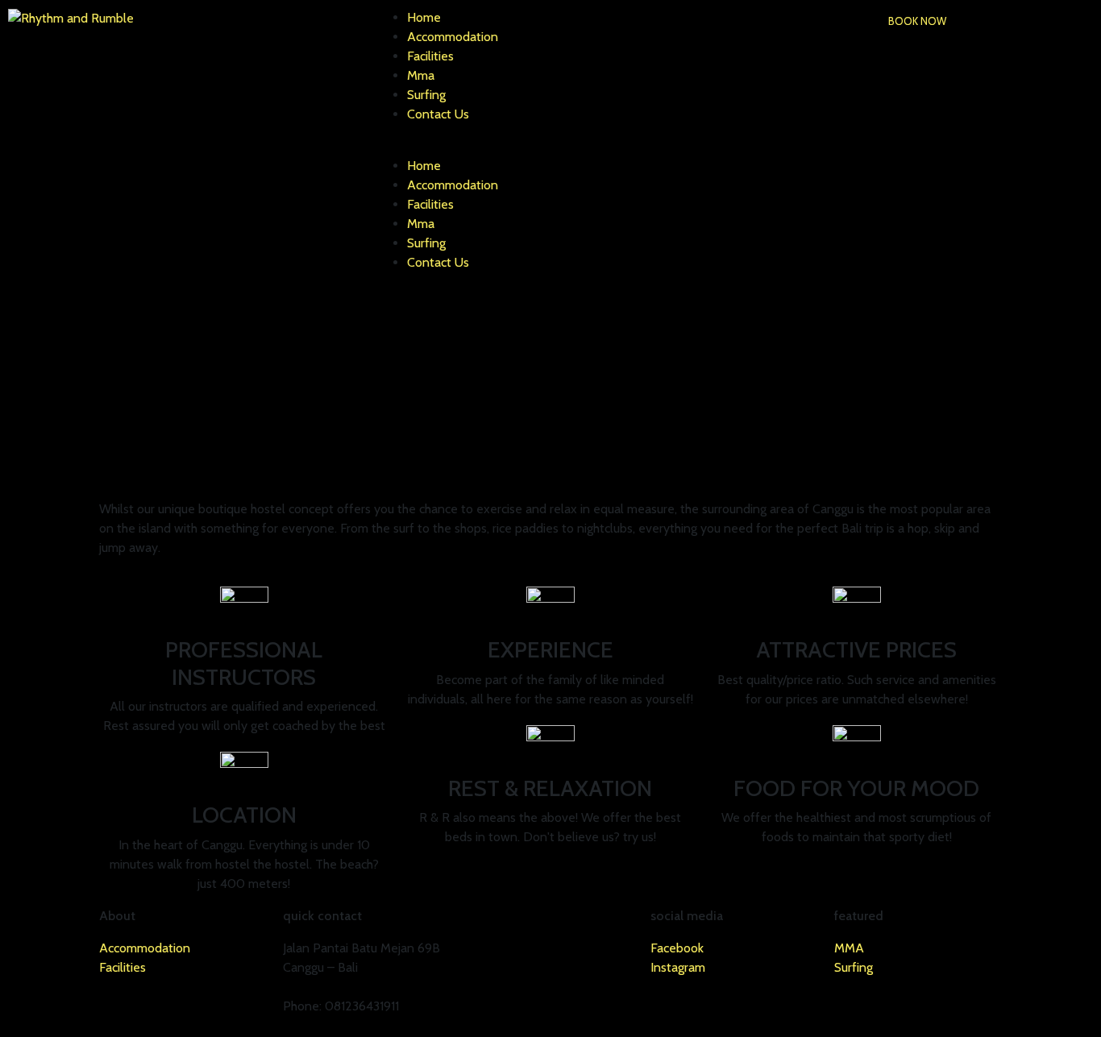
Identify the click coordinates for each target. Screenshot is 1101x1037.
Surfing (426, 94)
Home (424, 17)
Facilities (430, 56)
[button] (917, 21)
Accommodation (452, 36)
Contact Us (438, 114)
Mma (420, 75)
